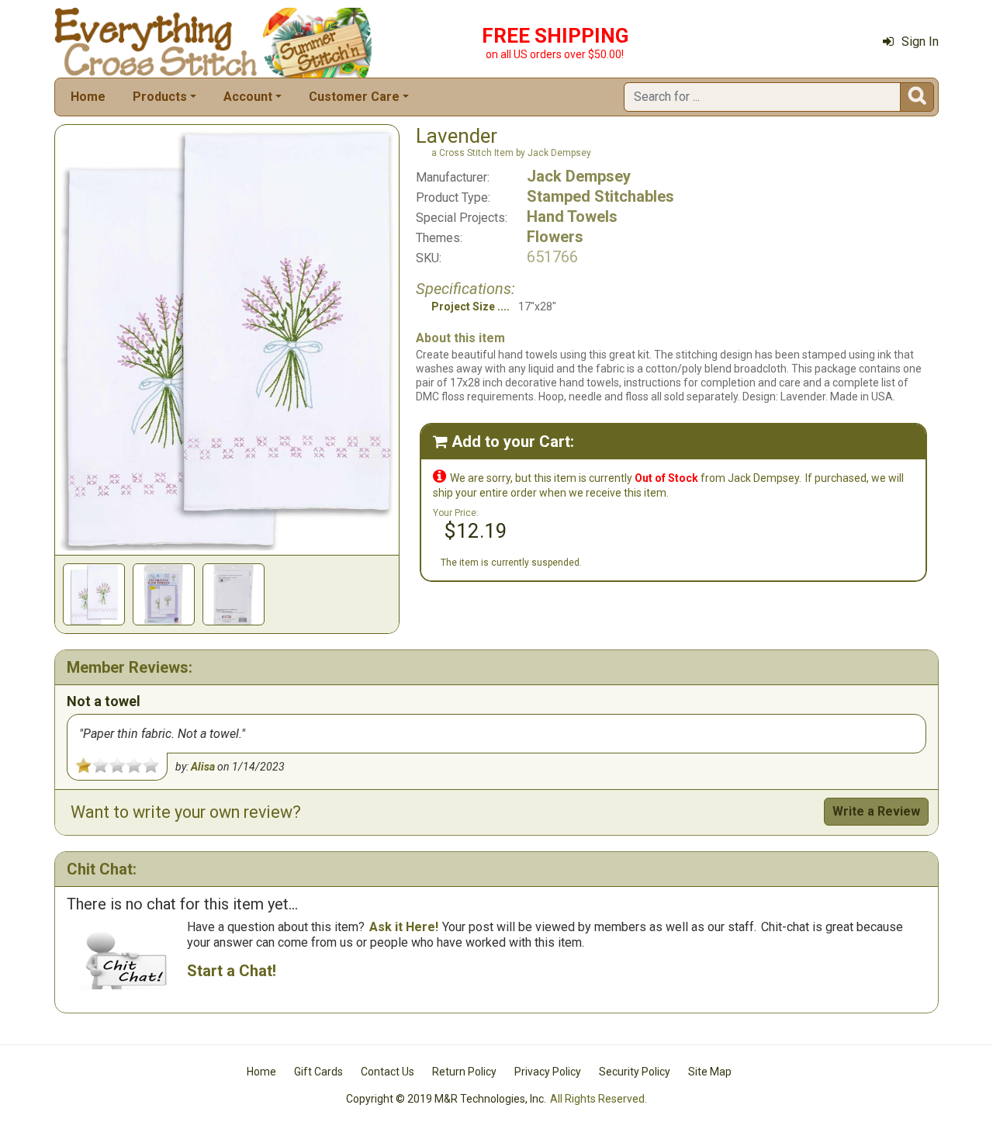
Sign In (920, 41)
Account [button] (247, 96)
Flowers (555, 236)
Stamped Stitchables (600, 196)
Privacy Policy (547, 1071)
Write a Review (876, 811)
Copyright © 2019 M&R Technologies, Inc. (446, 1099)
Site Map (710, 1071)
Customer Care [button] (354, 96)
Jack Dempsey (579, 176)
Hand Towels (572, 216)
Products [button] (160, 96)
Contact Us (387, 1071)
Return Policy (464, 1071)
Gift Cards (318, 1071)
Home (88, 96)
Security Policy (634, 1071)
